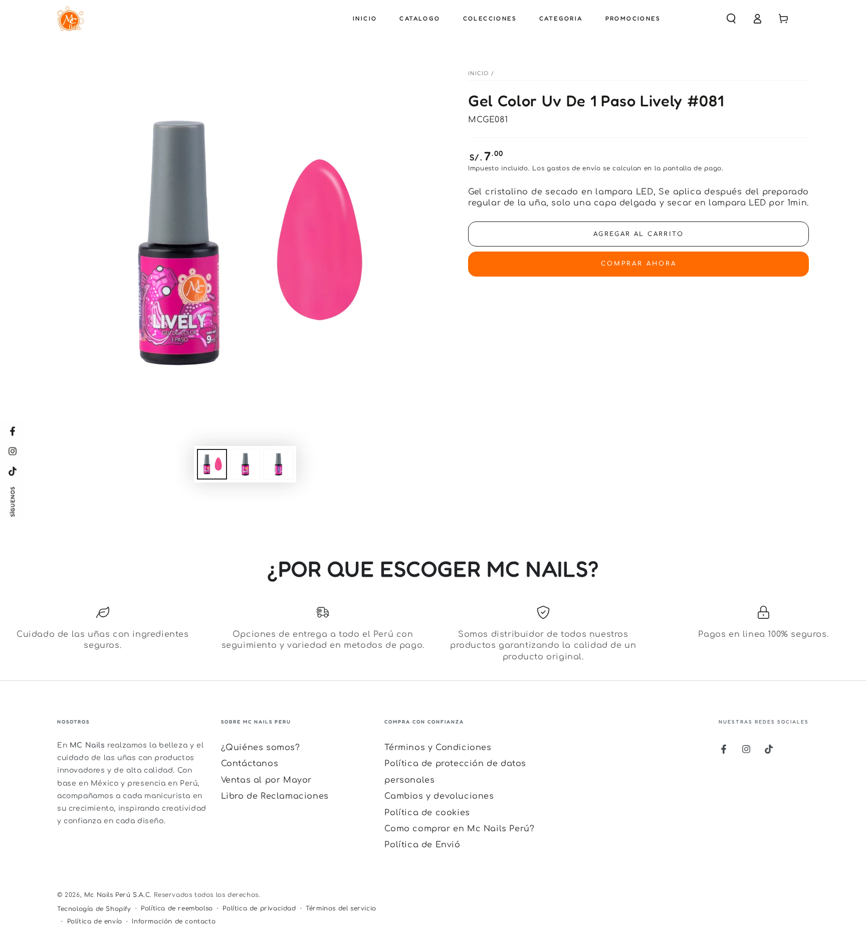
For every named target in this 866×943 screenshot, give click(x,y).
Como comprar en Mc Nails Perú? (459, 828)
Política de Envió (422, 844)
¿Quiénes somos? (260, 747)
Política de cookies (427, 812)
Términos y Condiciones (437, 747)
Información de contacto (173, 921)
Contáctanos (250, 763)
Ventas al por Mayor (266, 780)
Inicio (478, 73)
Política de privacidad (259, 908)
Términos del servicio (341, 908)
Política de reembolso (177, 908)
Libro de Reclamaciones (275, 796)
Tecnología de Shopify (94, 908)
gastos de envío (574, 168)
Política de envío (94, 921)
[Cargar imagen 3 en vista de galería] (278, 464)
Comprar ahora (639, 263)
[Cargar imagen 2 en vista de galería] (245, 464)
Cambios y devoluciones (439, 796)
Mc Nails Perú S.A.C (117, 894)
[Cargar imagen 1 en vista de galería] (212, 464)
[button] (731, 19)
